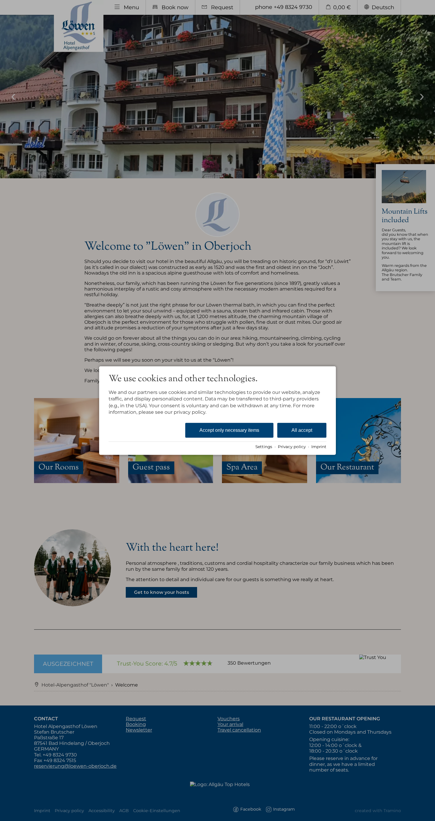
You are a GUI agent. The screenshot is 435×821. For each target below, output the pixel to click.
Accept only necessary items (229, 429)
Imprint (318, 446)
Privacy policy (292, 446)
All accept (301, 429)
